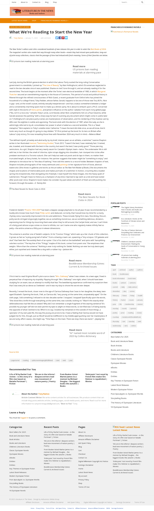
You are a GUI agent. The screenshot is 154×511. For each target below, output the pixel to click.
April (114, 270)
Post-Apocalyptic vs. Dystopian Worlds (127, 394)
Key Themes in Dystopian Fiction (124, 380)
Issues (131, 300)
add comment (46, 38)
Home (14, 2)
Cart (80, 450)
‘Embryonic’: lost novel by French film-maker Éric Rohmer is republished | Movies (96, 378)
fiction (125, 296)
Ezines (132, 291)
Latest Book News (19, 20)
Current (115, 287)
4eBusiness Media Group (50, 499)
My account (82, 476)
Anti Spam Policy (84, 443)
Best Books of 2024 (98, 49)
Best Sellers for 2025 (119, 337)
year (70, 360)
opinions (133, 308)
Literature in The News (23, 499)
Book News (132, 278)
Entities (114, 372)
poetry (115, 313)
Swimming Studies (45, 143)
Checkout (81, 454)
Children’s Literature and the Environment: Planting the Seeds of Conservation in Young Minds (133, 245)
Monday (115, 308)
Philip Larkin (45, 213)
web (64, 360)
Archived (122, 270)
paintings (64, 164)
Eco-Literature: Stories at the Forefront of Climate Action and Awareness (132, 221)
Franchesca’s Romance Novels (54, 20)
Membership (129, 304)
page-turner (15, 360)
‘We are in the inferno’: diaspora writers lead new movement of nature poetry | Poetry (45, 378)
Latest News (120, 430)
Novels (124, 308)
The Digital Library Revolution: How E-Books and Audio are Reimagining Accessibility (132, 209)
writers (133, 326)
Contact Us (36, 2)
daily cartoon (132, 287)
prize (122, 313)
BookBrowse (124, 274)
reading (25, 360)
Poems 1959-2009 (32, 210)
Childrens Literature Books (122, 354)
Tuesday (131, 321)
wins (126, 326)
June (114, 304)
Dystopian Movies (118, 363)
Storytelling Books (118, 398)
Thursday (116, 321)
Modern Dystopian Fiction (122, 389)
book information (119, 278)
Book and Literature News (19, 27)
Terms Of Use (84, 487)
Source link (14, 352)
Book (114, 274)
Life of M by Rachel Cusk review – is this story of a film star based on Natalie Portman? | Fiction (20, 379)
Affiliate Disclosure (85, 436)
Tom (124, 321)
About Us (24, 2)
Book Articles (116, 345)
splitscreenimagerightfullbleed (42, 360)
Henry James (36, 110)
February (116, 296)
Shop (55, 2)
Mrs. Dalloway (62, 276)
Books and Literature (120, 350)
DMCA (108, 508)
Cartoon (123, 283)
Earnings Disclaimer (85, 465)
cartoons (133, 283)
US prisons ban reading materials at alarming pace (131, 256)
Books (115, 283)
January (140, 300)
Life (121, 304)
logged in (24, 417)
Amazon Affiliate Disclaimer (88, 439)
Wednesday (117, 326)
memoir (33, 143)
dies (124, 291)
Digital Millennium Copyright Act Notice (93, 461)
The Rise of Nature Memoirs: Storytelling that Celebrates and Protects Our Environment (132, 232)
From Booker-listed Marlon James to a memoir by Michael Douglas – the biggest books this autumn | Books (70, 380)
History (115, 300)
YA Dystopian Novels (119, 407)
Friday (132, 296)
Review (139, 313)
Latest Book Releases (120, 385)
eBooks (114, 367)
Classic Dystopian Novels (121, 359)
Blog (46, 2)
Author (131, 270)
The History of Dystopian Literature (126, 402)
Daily (123, 287)
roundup (116, 317)
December (116, 291)
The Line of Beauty (51, 85)
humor (123, 300)
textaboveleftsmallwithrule (131, 317)
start (57, 360)
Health (140, 296)
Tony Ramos (18, 38)
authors (140, 270)
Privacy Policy (83, 479)
